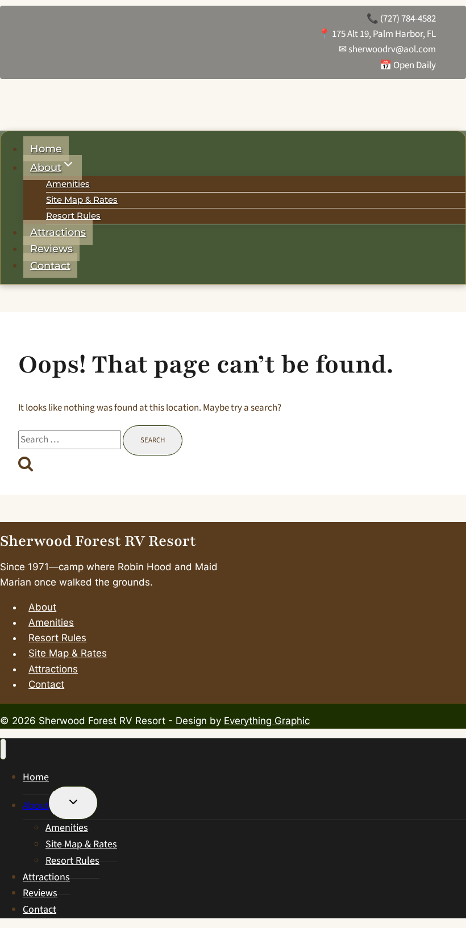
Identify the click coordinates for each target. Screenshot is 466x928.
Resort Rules (73, 215)
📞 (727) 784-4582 (401, 19)
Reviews (51, 249)
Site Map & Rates (82, 199)
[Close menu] (3, 749)
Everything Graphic (267, 720)
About (42, 607)
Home (46, 149)
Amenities (68, 183)
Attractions (58, 232)
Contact (50, 265)
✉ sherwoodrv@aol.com (387, 49)
